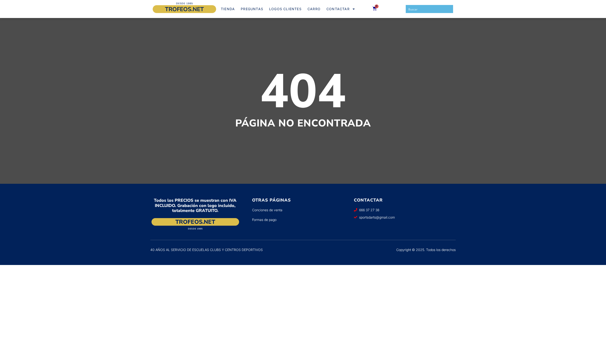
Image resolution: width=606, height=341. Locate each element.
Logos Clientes (285, 9)
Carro (314, 9)
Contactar (338, 9)
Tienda (228, 9)
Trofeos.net (184, 9)
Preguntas (252, 9)
